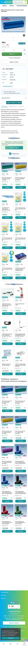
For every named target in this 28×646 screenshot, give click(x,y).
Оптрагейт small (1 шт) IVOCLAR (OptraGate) (6, 365)
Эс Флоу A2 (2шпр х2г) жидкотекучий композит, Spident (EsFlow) (7, 305)
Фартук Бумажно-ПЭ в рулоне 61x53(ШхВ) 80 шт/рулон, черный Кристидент (20, 492)
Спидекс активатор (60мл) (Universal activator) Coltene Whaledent (20, 365)
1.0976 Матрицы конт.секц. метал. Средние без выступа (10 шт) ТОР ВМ (7, 335)
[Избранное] (10, 644)
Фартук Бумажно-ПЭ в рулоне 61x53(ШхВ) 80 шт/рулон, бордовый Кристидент (7, 522)
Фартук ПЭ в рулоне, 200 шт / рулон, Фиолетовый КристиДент (7, 462)
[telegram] (11, 603)
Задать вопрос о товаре (14, 102)
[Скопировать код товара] (14, 75)
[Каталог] (1, 2)
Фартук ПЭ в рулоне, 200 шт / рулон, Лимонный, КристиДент (20, 178)
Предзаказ (18, 498)
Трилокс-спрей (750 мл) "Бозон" (19, 304)
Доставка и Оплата (6, 97)
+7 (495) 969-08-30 (14, 611)
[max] (14, 603)
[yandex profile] (14, 607)
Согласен (10, 638)
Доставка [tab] (21, 106)
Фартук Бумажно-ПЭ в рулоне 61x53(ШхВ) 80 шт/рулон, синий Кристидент (20, 462)
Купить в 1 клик (14, 62)
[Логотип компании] (8, 2)
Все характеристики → (8, 86)
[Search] (25, 2)
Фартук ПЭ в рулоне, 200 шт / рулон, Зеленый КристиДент (7, 178)
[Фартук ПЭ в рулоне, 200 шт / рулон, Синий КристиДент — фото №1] (13, 24)
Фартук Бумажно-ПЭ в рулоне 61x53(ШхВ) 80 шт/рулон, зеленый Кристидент (20, 522)
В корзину (7, 187)
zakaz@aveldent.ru (14, 613)
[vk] (16, 603)
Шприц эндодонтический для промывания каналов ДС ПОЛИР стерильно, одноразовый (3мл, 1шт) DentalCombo (20, 335)
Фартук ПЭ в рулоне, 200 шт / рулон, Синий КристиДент (7, 402)
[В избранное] (25, 54)
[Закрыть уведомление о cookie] (19, 629)
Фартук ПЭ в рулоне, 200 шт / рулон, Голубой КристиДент (20, 432)
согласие (4, 635)
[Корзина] (17, 644)
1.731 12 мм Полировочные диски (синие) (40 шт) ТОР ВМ (7, 239)
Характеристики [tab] (13, 106)
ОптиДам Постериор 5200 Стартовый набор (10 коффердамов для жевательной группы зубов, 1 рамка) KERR (20, 269)
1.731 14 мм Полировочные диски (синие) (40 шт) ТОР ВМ (20, 239)
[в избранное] (11, 184)
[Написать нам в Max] (25, 640)
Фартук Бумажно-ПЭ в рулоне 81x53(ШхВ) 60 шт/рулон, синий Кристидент (7, 492)
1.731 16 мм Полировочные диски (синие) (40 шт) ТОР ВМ (7, 269)
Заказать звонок (14, 623)
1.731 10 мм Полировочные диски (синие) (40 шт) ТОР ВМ (20, 209)
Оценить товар (14, 147)
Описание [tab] (4, 106)
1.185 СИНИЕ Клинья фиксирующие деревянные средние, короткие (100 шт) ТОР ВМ (7, 209)
